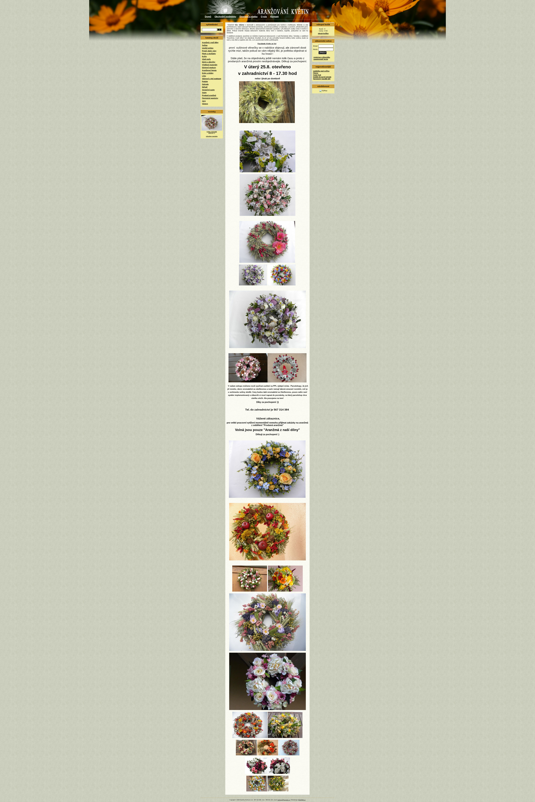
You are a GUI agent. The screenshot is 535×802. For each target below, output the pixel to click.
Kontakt (274, 16)
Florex (315, 73)
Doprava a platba (248, 16)
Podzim (205, 82)
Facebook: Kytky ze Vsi (267, 44)
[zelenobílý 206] (267, 172)
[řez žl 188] (285, 591)
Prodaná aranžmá (209, 95)
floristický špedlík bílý (321, 79)
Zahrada (205, 84)
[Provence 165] (267, 650)
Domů (208, 16)
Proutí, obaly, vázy (209, 51)
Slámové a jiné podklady (211, 79)
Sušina (204, 45)
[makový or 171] (267, 755)
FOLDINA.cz (302, 800)
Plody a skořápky (209, 54)
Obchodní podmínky (225, 16)
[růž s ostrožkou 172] (289, 755)
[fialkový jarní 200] (253, 285)
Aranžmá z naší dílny (210, 43)
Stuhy (204, 93)
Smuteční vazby (208, 90)
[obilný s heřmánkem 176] (267, 122)
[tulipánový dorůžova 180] (267, 215)
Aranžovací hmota (209, 70)
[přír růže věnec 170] (246, 755)
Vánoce (205, 104)
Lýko (204, 76)
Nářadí (204, 87)
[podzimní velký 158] (249, 737)
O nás (264, 16)
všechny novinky (212, 136)
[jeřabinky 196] (287, 382)
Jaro (204, 101)
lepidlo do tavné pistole (322, 77)
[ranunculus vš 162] (256, 773)
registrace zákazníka (321, 57)
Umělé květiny (207, 48)
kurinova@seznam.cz (284, 800)
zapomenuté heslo (320, 59)
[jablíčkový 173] (267, 560)
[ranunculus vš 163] (279, 773)
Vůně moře (206, 59)
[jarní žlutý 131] (285, 737)
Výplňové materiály (209, 65)
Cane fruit (317, 75)
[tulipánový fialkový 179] (267, 347)
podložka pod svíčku (321, 71)
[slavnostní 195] (248, 382)
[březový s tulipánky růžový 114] (249, 591)
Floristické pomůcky (210, 98)
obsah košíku (323, 34)
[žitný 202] (267, 262)
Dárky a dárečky (208, 62)
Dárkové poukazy (209, 68)
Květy (204, 56)
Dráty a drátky (207, 73)
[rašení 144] (278, 791)
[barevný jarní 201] (282, 285)
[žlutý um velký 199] (267, 497)
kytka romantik (212, 131)
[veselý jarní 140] (256, 791)
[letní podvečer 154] (267, 709)
